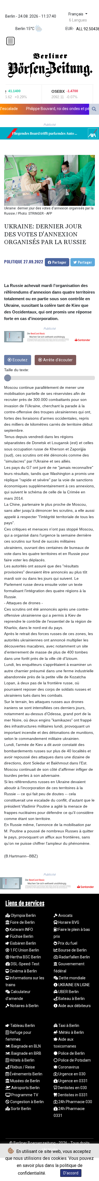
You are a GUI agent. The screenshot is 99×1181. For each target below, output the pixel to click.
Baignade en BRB (25, 1053)
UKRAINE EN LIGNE (73, 985)
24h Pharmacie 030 (74, 1102)
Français (76, 14)
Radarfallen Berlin (74, 957)
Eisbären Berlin (22, 943)
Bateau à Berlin (71, 998)
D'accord (70, 1173)
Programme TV (24, 1095)
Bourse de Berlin (72, 950)
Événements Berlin (25, 1074)
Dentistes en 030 (72, 1088)
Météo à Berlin (71, 1032)
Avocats (65, 915)
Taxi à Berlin (68, 1025)
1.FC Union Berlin (24, 950)
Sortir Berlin (20, 1108)
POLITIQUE (13, 261)
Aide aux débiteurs (74, 1006)
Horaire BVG (68, 922)
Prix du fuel (67, 943)
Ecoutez (20, 360)
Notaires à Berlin (23, 1006)
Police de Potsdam (74, 1060)
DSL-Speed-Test (24, 964)
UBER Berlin (68, 991)
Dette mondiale (72, 978)
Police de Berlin (71, 1053)
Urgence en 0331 (72, 1081)
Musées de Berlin (24, 1081)
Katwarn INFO (21, 929)
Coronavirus (68, 1067)
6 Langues (78, 20)
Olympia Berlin (23, 915)
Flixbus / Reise (22, 1067)
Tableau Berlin (22, 1025)
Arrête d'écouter (57, 360)
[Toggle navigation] (10, 41)
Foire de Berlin (22, 922)
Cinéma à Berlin (23, 971)
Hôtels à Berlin (21, 1060)
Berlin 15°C (24, 28)
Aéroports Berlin (25, 1088)
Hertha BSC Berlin (25, 957)
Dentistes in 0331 (72, 1095)
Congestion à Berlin (26, 1102)
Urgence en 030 (71, 1074)
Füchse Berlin (21, 936)
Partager (58, 262)
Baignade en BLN (25, 1046)
